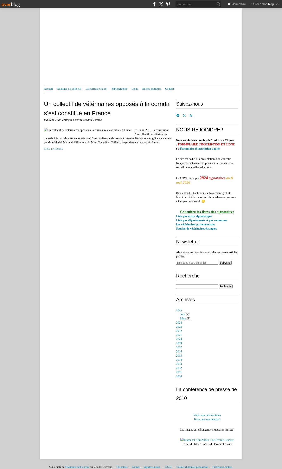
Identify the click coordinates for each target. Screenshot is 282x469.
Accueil (48, 88)
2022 (179, 330)
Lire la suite (53, 149)
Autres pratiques (151, 88)
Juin (182, 314)
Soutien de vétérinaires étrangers (196, 228)
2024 (179, 322)
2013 (179, 363)
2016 (179, 351)
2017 (179, 347)
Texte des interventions (207, 419)
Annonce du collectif (69, 88)
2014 (179, 359)
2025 (179, 310)
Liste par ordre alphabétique (194, 216)
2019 (179, 343)
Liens (135, 88)
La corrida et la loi (96, 88)
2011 (179, 372)
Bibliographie (119, 88)
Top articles (122, 466)
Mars (183, 318)
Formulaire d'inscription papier (200, 148)
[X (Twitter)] (161, 4)
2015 (179, 355)
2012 (179, 368)
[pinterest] (168, 4)
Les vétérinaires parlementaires (195, 224)
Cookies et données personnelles (192, 466)
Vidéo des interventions (207, 415)
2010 (179, 376)
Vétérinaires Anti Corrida (77, 466)
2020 (179, 339)
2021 (179, 335)
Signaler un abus (152, 466)
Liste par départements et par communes (201, 220)
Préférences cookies (222, 466)
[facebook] (154, 4)
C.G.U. (168, 466)
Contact (169, 88)
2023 (179, 326)
